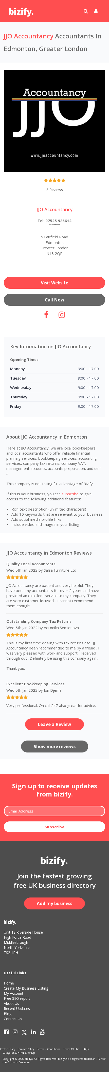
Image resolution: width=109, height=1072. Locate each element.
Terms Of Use (71, 1049)
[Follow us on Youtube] (42, 1033)
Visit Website (54, 283)
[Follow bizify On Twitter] (24, 1033)
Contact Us (13, 1018)
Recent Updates (17, 1008)
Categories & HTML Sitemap (19, 1052)
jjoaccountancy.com (54, 224)
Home (9, 983)
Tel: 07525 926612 (54, 220)
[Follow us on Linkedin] (33, 1033)
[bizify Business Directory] (21, 10)
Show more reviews (55, 746)
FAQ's (85, 1049)
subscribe (70, 493)
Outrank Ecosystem (18, 1062)
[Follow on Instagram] (62, 316)
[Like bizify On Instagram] (15, 1033)
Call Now (54, 300)
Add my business (54, 903)
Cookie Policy (7, 1049)
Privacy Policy (26, 1049)
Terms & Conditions (48, 1049)
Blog (7, 1013)
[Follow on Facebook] (46, 316)
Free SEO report (17, 998)
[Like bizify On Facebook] (6, 1033)
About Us (11, 1003)
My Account (13, 993)
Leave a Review (54, 724)
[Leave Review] (54, 181)
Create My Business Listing (26, 988)
